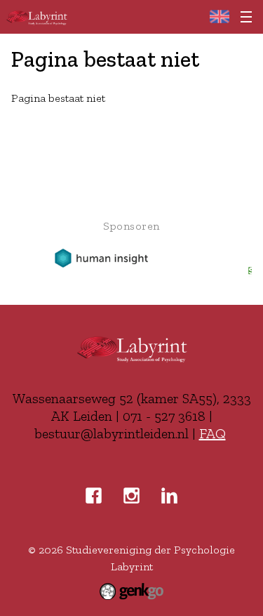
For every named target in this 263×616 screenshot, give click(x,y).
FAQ (212, 433)
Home (219, 16)
